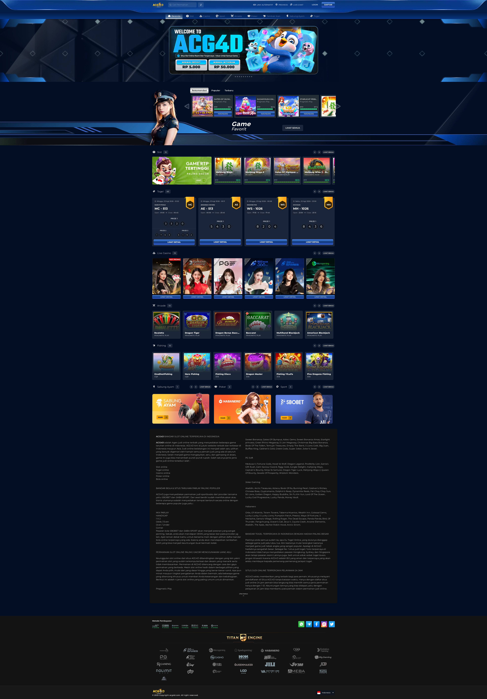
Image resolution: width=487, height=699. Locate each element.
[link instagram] (324, 624)
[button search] (168, 5)
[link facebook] (316, 624)
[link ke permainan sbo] (304, 408)
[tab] (199, 90)
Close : (172, 213)
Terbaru (229, 90)
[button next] (319, 152)
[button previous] (315, 152)
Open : (159, 213)
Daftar (328, 5)
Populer (215, 90)
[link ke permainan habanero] (242, 408)
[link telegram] (309, 624)
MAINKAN (223, 114)
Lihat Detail (174, 242)
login (315, 5)
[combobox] (184, 5)
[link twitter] (332, 624)
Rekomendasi (199, 90)
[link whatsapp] (301, 624)
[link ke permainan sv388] (180, 408)
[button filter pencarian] (201, 4)
